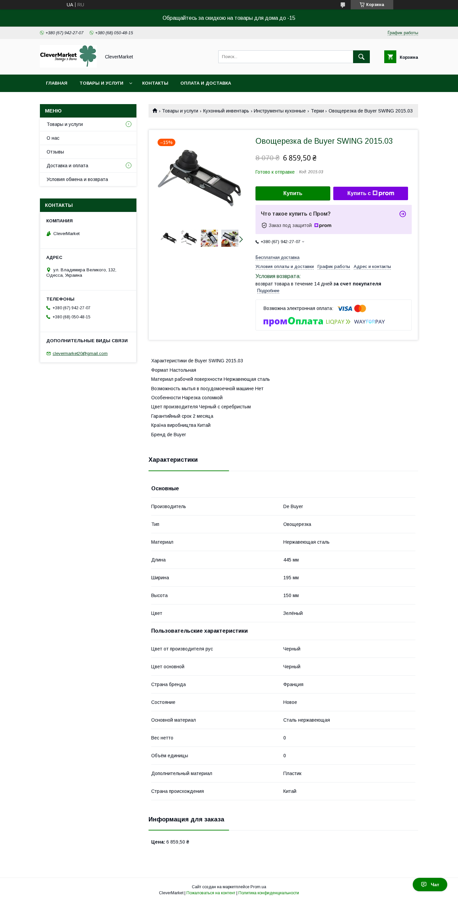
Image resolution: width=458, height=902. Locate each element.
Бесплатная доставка (277, 257)
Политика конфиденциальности (268, 893)
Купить (292, 193)
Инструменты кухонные (280, 111)
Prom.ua (258, 887)
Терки (317, 111)
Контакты (155, 83)
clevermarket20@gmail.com (80, 353)
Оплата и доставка (205, 83)
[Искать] (361, 56)
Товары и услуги (101, 83)
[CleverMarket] (68, 66)
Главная (56, 83)
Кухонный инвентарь (226, 111)
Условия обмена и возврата (77, 179)
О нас (53, 138)
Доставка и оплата (67, 165)
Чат (435, 884)
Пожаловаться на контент (210, 893)
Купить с (359, 193)
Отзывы (55, 151)
